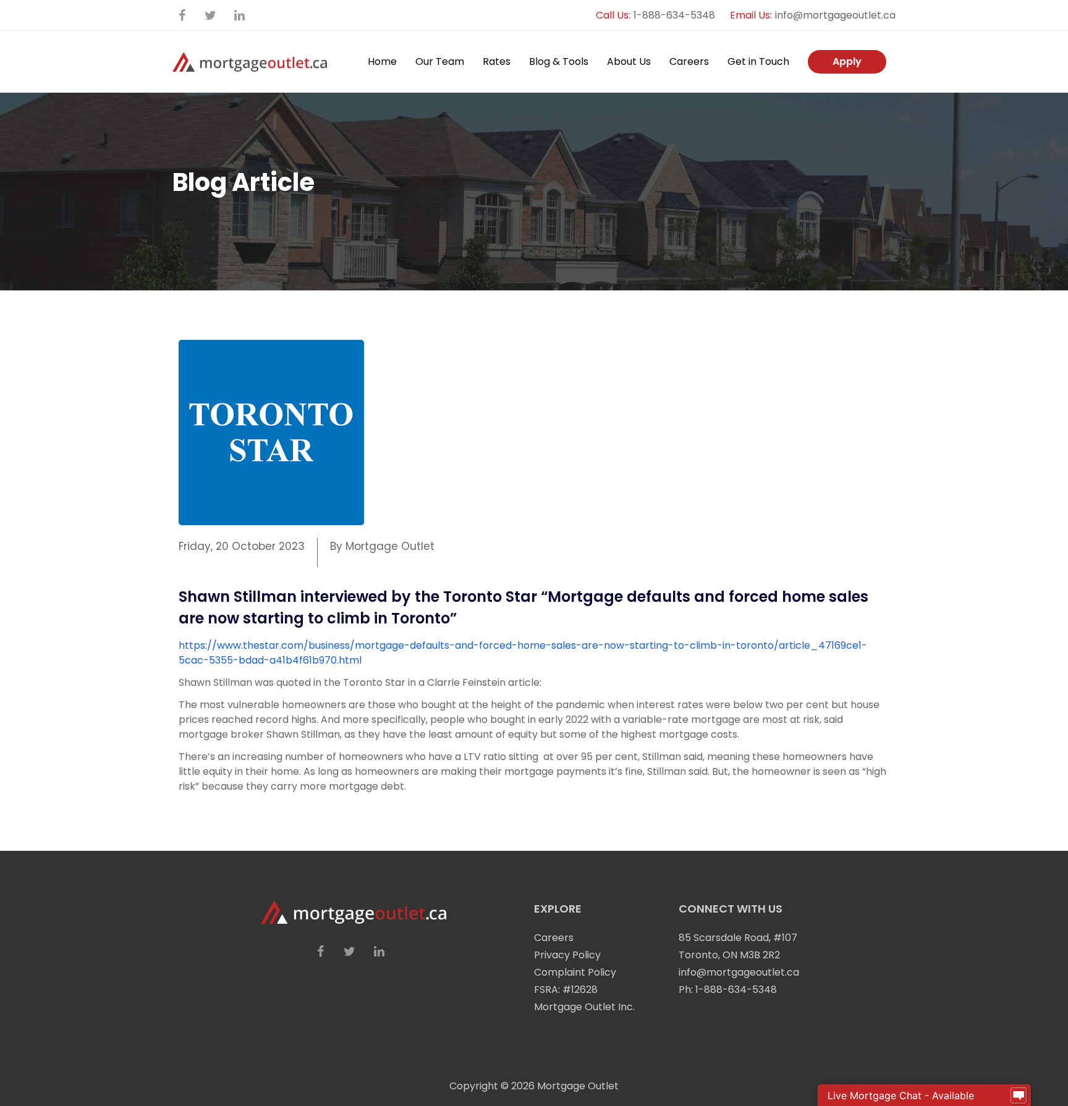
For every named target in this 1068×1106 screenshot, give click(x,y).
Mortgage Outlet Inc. (584, 1007)
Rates (497, 61)
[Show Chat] (1019, 1095)
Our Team (439, 61)
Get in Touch (758, 61)
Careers (689, 61)
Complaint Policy (575, 972)
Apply (847, 61)
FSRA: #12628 (566, 989)
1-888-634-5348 (674, 15)
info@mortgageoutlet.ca (835, 15)
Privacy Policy (567, 955)
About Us (629, 61)
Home (382, 61)
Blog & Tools (558, 61)
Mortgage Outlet (578, 1086)
